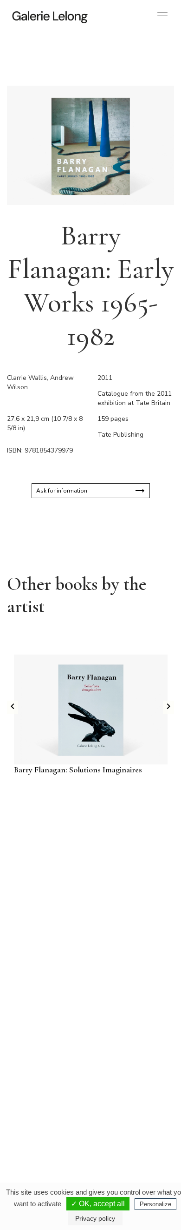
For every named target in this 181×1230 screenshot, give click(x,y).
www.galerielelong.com (122, 1102)
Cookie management (108, 1168)
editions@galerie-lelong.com (128, 1001)
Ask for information (61, 490)
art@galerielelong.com (121, 1094)
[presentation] (12, 707)
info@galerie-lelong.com (42, 1001)
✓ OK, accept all (98, 1204)
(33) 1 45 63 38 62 (127, 994)
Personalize (155, 1204)
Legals (125, 1175)
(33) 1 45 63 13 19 (46, 994)
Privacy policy (65, 1168)
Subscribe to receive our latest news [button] (83, 830)
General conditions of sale (83, 1175)
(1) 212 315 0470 (126, 1087)
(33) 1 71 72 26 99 (46, 1094)
